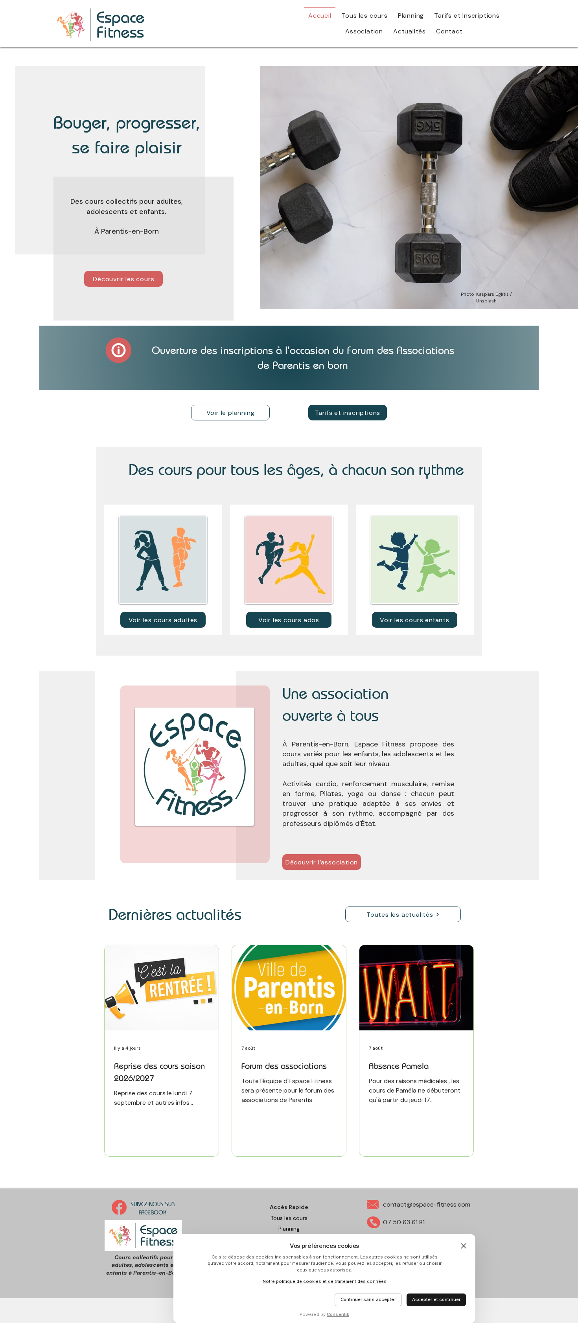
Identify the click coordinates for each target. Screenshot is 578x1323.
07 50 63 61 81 (404, 1222)
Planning (289, 1228)
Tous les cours (289, 1218)
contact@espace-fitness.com (426, 1204)
